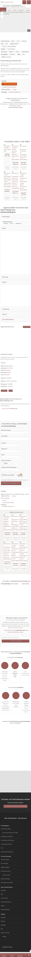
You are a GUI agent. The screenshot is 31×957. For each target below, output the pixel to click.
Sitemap (3, 905)
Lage (9, 10)
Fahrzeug (5, 277)
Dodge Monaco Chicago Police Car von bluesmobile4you (24, 194)
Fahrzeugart (6, 216)
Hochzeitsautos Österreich (7, 836)
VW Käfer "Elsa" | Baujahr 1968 (7, 155)
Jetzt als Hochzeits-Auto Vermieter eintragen (16, 806)
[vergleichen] (2, 16)
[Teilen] (25, 955)
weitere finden (15, 674)
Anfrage (27, 10)
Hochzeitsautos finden (6, 828)
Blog (2, 928)
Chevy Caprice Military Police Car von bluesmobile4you (7, 191)
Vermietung (5, 309)
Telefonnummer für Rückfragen (9, 467)
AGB (2, 894)
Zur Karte (4, 500)
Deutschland (7, 374)
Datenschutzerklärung (8, 480)
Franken (8, 381)
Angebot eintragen (5, 867)
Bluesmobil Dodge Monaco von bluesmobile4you (15, 163)
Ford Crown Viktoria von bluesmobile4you (15, 192)
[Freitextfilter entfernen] (24, 2)
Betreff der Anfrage (6, 430)
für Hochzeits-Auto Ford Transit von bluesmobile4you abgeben (5, 676)
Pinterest (3, 921)
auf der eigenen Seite (16, 704)
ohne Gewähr (14, 583)
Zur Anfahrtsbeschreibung (8, 502)
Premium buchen (6, 875)
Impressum (3, 890)
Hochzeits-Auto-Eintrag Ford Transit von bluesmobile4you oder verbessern (6, 706)
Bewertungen (22, 10)
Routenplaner (27, 326)
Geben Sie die (10, 408)
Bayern (9, 372)
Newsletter (3, 925)
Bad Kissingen (7, 370)
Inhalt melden (25, 583)
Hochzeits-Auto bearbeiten (7, 882)
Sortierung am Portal (5, 871)
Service (4, 314)
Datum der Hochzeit (6, 460)
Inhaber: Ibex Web (5, 932)
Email (2, 454)
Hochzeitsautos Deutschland (7, 840)
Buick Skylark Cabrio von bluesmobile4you (24, 163)
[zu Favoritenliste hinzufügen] (2, 13)
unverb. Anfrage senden (10, 84)
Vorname (3, 443)
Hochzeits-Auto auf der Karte (9, 87)
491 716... (8, 89)
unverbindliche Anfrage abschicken (11, 483)
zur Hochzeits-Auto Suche (1, 6)
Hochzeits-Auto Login (7, 947)
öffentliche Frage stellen (16, 641)
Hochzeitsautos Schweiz (6, 844)
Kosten (4, 282)
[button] (15, 21)
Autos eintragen (4, 863)
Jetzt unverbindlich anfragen (15, 107)
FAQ (2, 848)
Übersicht (3, 10)
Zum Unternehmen (8, 319)
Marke (4, 228)
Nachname (4, 448)
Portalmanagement (5, 909)
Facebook (3, 917)
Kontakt (10, 390)
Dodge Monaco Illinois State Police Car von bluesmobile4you (24, 564)
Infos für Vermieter (5, 859)
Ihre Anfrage (4, 436)
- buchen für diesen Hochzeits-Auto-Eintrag (26, 706)
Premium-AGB (4, 898)
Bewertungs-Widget (5, 878)
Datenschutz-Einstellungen (7, 851)
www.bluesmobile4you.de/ (14, 92)
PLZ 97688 (9, 368)
